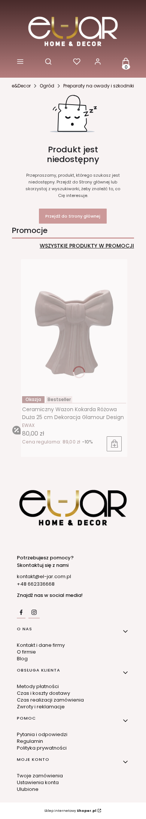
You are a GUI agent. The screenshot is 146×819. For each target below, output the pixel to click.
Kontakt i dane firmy (41, 645)
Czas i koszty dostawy (43, 693)
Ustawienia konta (38, 782)
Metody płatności (38, 686)
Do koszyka (114, 443)
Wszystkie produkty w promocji (87, 245)
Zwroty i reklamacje (41, 706)
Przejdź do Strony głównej (72, 216)
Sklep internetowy (70, 810)
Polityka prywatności (42, 747)
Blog (22, 658)
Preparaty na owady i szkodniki (98, 86)
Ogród (47, 86)
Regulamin (30, 741)
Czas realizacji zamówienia (50, 699)
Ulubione (28, 789)
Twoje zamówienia (40, 775)
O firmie (26, 651)
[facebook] (21, 612)
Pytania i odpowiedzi (42, 734)
